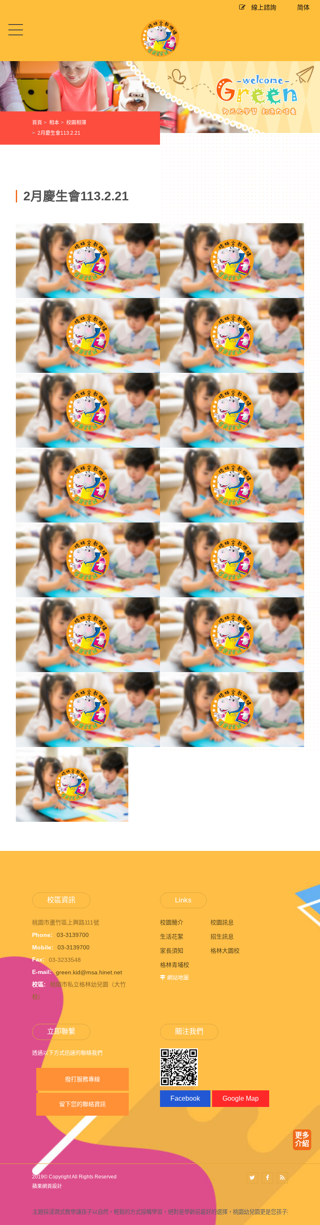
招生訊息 (222, 936)
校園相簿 (76, 123)
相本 (54, 123)
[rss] (282, 1177)
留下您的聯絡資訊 (82, 1104)
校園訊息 (222, 922)
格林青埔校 (174, 964)
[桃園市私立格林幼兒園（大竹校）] (160, 38)
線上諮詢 (263, 7)
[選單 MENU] (15, 29)
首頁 (37, 123)
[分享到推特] (252, 1177)
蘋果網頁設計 (47, 1186)
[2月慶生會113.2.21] (88, 292)
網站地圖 (178, 977)
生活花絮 (171, 936)
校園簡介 (171, 922)
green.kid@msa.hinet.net (89, 972)
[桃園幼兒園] (160, 96)
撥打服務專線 (82, 1079)
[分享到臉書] (267, 1177)
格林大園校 (225, 950)
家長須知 (171, 950)
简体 (303, 7)
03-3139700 (73, 935)
